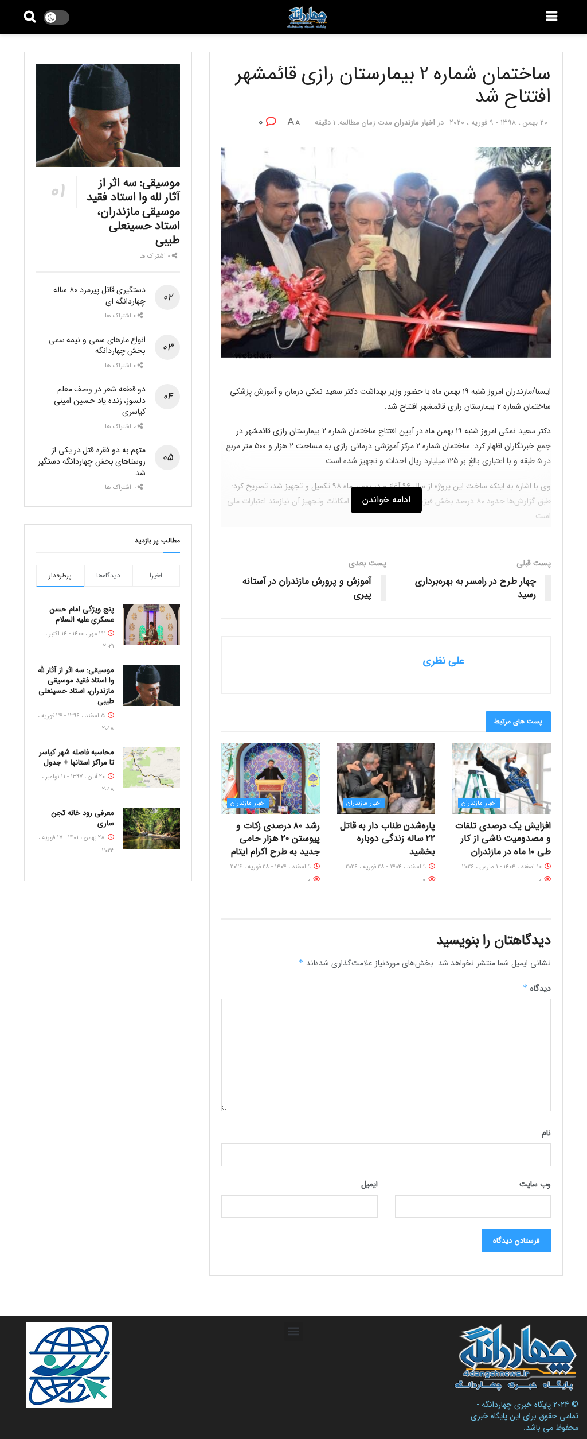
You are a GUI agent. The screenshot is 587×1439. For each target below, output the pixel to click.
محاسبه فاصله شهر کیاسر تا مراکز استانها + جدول (76, 757)
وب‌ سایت (535, 1184)
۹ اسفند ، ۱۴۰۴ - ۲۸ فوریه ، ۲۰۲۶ (387, 867)
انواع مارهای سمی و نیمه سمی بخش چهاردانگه (97, 345)
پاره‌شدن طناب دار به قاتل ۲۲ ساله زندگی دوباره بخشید (388, 839)
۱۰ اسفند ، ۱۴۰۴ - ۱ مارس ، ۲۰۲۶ (502, 867)
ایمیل (369, 1184)
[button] (293, 1331)
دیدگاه (536, 988)
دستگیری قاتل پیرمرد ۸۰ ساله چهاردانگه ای (99, 296)
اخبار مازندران (414, 123)
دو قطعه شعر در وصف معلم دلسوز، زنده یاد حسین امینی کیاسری (100, 400)
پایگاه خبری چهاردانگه (516, 1404)
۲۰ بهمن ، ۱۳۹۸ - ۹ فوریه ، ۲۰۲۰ (498, 123)
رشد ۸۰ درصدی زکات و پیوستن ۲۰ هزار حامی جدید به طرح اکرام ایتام (275, 839)
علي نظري (443, 661)
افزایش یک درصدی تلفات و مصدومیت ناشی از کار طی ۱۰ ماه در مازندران (503, 839)
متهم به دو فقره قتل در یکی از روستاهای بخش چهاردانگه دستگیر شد (92, 461)
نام (546, 1133)
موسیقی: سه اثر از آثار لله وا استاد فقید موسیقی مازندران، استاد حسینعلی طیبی (133, 211)
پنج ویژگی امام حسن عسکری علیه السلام (82, 614)
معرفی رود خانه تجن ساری (83, 818)
